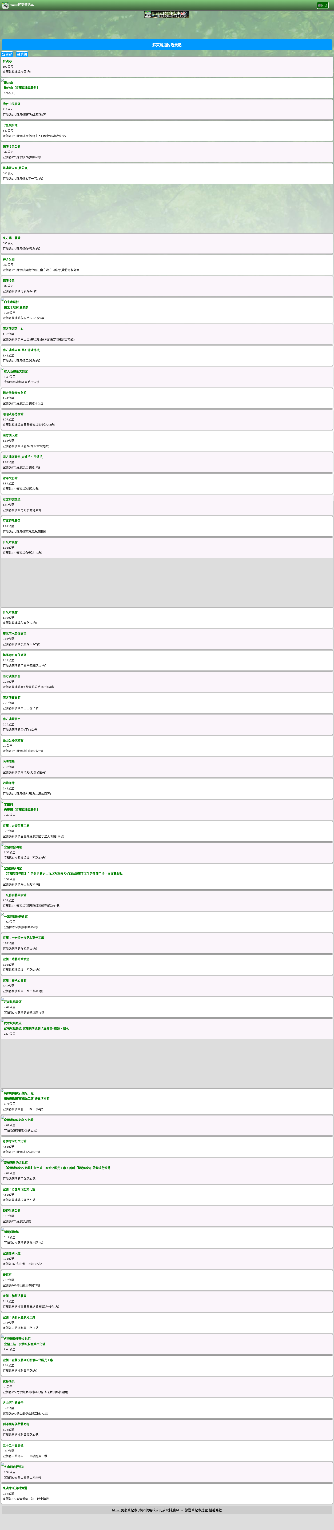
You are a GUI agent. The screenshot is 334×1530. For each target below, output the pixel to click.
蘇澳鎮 (22, 54)
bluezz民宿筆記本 (22, 5)
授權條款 (215, 1510)
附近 (324, 5)
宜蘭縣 (7, 54)
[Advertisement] (167, 28)
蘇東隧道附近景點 (167, 45)
